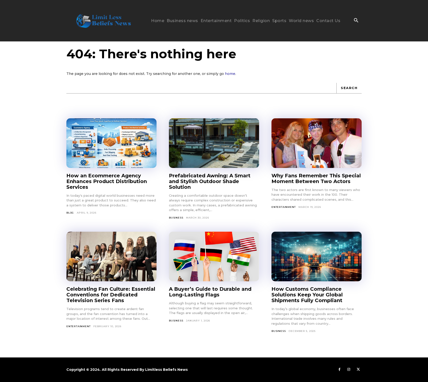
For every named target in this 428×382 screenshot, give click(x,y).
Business (176, 217)
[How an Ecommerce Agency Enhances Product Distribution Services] (111, 143)
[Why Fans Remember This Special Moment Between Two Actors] (316, 143)
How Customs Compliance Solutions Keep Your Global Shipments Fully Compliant (307, 294)
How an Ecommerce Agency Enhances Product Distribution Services (106, 181)
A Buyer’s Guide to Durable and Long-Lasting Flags (210, 292)
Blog (70, 212)
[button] (356, 21)
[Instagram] (348, 369)
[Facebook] (339, 369)
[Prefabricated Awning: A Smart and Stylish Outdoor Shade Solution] (214, 143)
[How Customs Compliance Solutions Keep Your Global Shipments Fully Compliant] (316, 256)
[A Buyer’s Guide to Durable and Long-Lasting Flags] (214, 256)
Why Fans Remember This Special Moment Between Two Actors (316, 178)
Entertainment (283, 207)
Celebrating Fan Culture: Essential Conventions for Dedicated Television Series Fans (110, 294)
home (230, 73)
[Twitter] (358, 369)
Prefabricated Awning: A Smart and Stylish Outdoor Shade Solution (209, 181)
